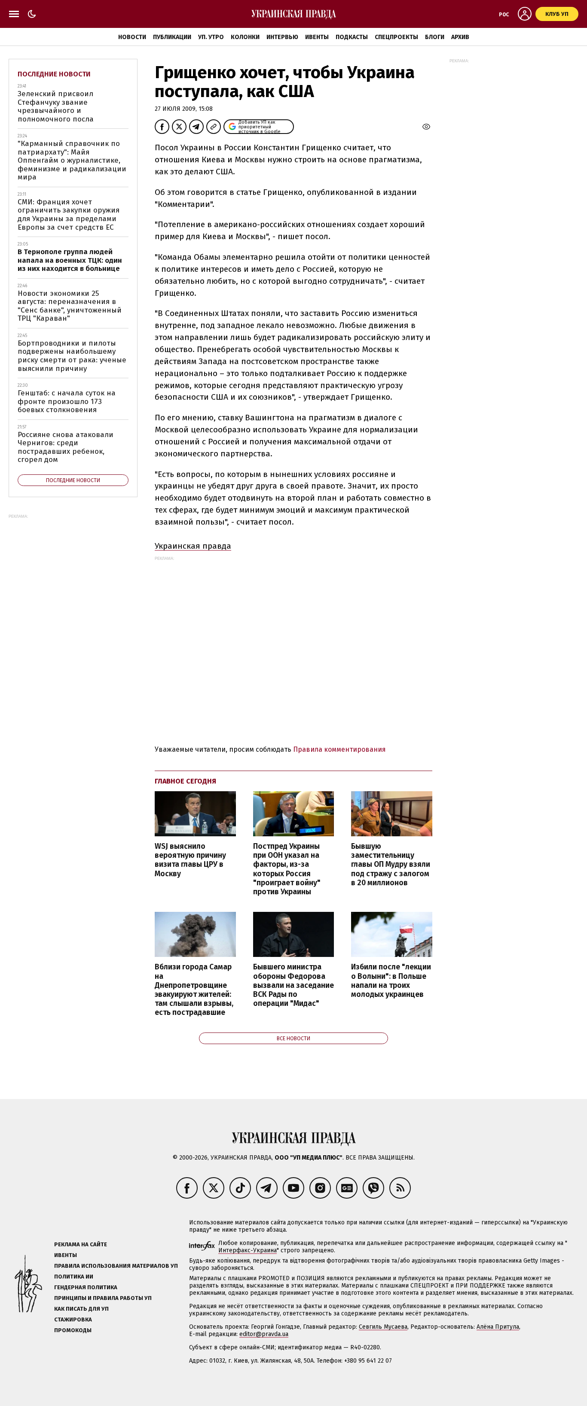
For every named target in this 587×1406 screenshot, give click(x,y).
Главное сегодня (185, 781)
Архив (460, 37)
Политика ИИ (73, 1276)
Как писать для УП (81, 1309)
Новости (132, 37)
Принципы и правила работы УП (103, 1298)
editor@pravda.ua (263, 1334)
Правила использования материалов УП (116, 1266)
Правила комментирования (339, 749)
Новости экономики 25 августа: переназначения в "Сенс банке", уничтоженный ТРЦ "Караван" (70, 306)
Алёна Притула (498, 1326)
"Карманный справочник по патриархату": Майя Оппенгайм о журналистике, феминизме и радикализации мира (72, 160)
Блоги (434, 37)
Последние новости (54, 74)
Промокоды (73, 1330)
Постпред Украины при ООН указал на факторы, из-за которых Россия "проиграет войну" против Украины (287, 869)
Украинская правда (193, 546)
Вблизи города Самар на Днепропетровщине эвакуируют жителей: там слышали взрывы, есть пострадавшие (194, 990)
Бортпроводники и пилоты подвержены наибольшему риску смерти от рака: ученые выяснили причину (72, 356)
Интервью (282, 37)
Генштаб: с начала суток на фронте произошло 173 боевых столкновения (67, 401)
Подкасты (352, 37)
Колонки (245, 37)
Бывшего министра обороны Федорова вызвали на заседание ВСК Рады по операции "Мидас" (293, 985)
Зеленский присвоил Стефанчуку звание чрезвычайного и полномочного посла (56, 106)
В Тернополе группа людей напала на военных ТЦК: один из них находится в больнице (70, 260)
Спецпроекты (396, 37)
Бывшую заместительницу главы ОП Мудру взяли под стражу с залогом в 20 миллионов (390, 864)
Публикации (172, 37)
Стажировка (73, 1319)
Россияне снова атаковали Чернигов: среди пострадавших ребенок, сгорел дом (65, 447)
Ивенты (317, 37)
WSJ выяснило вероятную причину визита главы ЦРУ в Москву (190, 860)
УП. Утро (211, 37)
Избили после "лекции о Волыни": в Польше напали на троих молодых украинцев (391, 981)
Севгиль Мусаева (383, 1326)
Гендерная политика (85, 1287)
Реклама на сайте (80, 1244)
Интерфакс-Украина (247, 1250)
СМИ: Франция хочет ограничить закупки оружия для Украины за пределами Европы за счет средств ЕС (68, 214)
